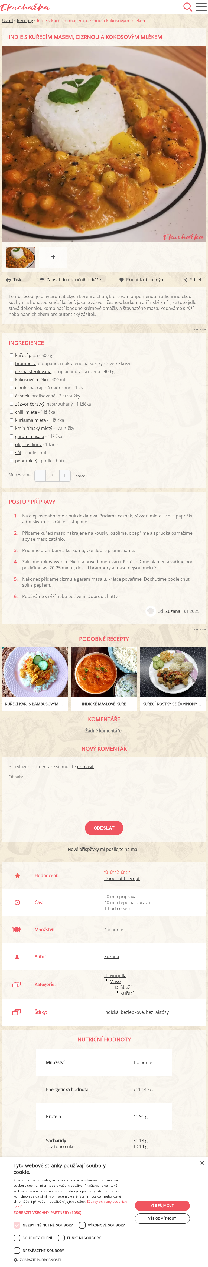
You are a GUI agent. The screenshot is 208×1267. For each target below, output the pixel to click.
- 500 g (33, 355)
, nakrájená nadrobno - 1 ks (49, 388)
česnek (22, 396)
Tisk (17, 280)
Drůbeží (123, 987)
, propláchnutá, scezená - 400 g (65, 372)
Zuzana (172, 611)
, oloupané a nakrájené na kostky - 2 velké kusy (72, 363)
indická (111, 1012)
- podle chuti (31, 453)
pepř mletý (26, 461)
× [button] (202, 1163)
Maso (115, 981)
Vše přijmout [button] (162, 1205)
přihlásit (85, 767)
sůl (18, 453)
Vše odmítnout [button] (162, 1218)
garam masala (29, 436)
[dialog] (104, 1212)
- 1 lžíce (36, 444)
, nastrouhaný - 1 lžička (53, 404)
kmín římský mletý (33, 428)
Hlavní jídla (115, 975)
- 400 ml (40, 380)
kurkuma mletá (30, 420)
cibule (21, 388)
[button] (71, 1213)
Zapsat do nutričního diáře (74, 280)
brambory (25, 363)
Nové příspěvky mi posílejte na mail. (104, 849)
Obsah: (16, 777)
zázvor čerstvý (29, 404)
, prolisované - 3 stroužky (47, 396)
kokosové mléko (31, 380)
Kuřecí (127, 993)
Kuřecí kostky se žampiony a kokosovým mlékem (174, 703)
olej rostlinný (28, 444)
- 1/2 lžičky (44, 428)
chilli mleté (26, 412)
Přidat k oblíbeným (145, 280)
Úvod (7, 21)
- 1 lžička (35, 412)
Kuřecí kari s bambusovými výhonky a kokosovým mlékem (36, 703)
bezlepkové (132, 1012)
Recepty (25, 21)
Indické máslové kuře (104, 703)
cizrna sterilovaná (33, 372)
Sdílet (196, 280)
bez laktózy (157, 1012)
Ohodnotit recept (122, 878)
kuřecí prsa (26, 355)
